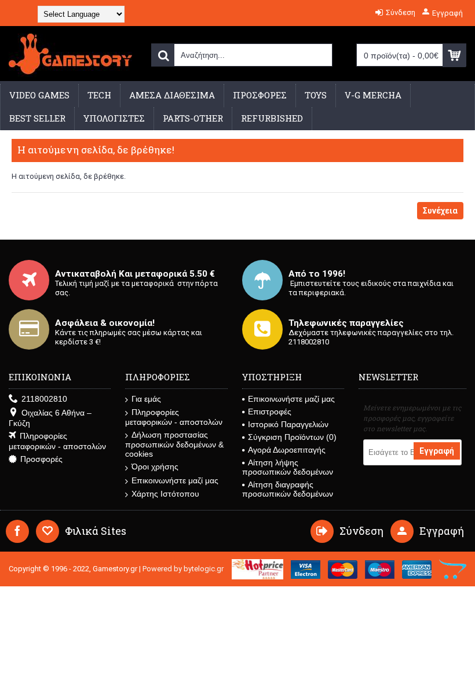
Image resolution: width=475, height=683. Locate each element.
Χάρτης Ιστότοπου (165, 493)
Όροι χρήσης (154, 466)
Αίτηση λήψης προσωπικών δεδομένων (287, 467)
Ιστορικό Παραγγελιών (288, 424)
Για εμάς (146, 398)
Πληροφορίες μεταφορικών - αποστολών (57, 441)
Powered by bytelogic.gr (183, 568)
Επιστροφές (269, 411)
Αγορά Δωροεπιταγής (287, 449)
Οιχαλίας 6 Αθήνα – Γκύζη (50, 418)
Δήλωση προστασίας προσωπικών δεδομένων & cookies (174, 444)
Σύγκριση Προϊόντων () (292, 437)
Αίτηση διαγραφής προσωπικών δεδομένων (287, 489)
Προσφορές (41, 459)
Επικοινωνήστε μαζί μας (174, 480)
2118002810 (44, 398)
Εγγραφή (436, 451)
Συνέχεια (440, 210)
